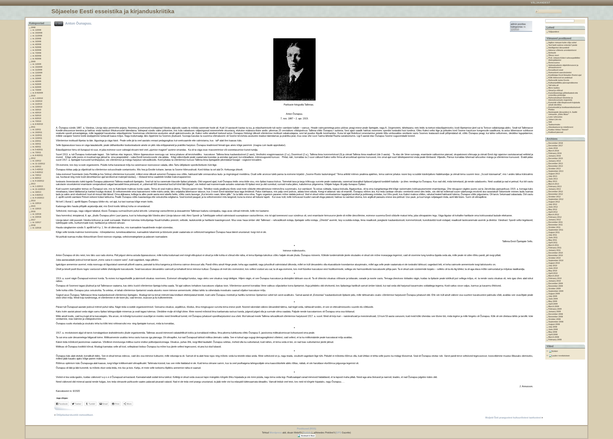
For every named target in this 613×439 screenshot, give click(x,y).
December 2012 (555, 191)
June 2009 (553, 299)
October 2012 (554, 197)
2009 (33, 61)
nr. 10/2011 (37, 132)
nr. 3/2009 (36, 78)
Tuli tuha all (553, 85)
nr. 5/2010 (36, 115)
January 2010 (554, 281)
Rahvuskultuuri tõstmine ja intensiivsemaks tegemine (560, 99)
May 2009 (552, 301)
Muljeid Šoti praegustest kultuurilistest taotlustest (513, 417)
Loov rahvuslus (555, 117)
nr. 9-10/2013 (38, 198)
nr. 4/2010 (36, 113)
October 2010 (554, 258)
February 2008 (555, 340)
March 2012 (553, 214)
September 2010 (555, 260)
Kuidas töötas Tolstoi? (558, 130)
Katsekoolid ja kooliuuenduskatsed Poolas (564, 108)
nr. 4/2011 (36, 147)
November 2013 (555, 166)
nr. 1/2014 (36, 203)
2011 (33, 127)
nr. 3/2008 (36, 41)
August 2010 (554, 263)
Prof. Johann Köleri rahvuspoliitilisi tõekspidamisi (564, 59)
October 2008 (554, 319)
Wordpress (275, 432)
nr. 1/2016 (36, 214)
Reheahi (552, 53)
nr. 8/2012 (36, 178)
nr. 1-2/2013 (37, 186)
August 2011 (554, 232)
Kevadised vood (555, 70)
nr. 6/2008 (36, 50)
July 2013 (552, 176)
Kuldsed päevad (555, 132)
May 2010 (552, 271)
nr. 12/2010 (37, 107)
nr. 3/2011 (36, 144)
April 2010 (553, 273)
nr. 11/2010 (37, 104)
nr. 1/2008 (36, 30)
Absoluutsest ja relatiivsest (560, 127)
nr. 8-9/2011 (37, 155)
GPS (338, 432)
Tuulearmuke (554, 124)
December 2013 (555, 163)
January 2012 (554, 220)
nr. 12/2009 (37, 73)
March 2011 (553, 245)
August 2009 (554, 294)
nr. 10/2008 (37, 33)
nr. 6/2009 (36, 87)
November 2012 (555, 194)
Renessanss (554, 63)
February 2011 (554, 248)
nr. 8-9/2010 (37, 124)
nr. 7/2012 (36, 175)
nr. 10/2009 (37, 67)
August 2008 (554, 324)
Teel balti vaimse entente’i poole (562, 45)
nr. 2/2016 (36, 217)
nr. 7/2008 (36, 53)
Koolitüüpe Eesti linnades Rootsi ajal (564, 75)
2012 (33, 158)
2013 (33, 184)
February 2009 (555, 309)
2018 (33, 225)
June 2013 (553, 179)
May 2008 (552, 332)
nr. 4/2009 (36, 81)
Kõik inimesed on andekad (560, 78)
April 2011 (552, 243)
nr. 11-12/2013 (38, 189)
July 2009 (552, 296)
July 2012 (552, 204)
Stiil (550, 122)
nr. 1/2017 (36, 222)
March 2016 (553, 151)
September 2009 (555, 291)
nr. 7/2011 (36, 152)
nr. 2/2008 (36, 38)
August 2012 (554, 202)
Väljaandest (540, 2)
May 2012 (552, 209)
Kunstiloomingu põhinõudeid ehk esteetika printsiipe (563, 94)
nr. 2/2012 (36, 166)
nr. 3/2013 (36, 192)
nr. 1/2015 (36, 209)
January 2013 (554, 189)
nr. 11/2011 (37, 135)
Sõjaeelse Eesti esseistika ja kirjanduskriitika (112, 11)
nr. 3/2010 (36, 110)
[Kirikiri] (566, 351)
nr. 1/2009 (36, 64)
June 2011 (553, 237)
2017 (33, 220)
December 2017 (555, 146)
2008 (33, 27)
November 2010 (555, 255)
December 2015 (555, 158)
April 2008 (553, 334)
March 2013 (553, 184)
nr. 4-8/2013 (37, 195)
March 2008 (553, 337)
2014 (33, 201)
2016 (33, 211)
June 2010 (553, 268)
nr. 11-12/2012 (38, 164)
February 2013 (555, 186)
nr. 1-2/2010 (37, 98)
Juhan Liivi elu (554, 119)
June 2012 (553, 207)
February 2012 (555, 217)
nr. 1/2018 (36, 228)
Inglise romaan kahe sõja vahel (562, 42)
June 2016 (553, 148)
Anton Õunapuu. (78, 23)
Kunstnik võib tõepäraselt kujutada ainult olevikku (564, 103)
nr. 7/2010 (36, 121)
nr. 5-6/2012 (37, 172)
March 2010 (553, 276)
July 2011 (552, 235)
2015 (33, 206)
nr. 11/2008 (37, 36)
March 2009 (553, 306)
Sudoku (307, 432)
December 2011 (555, 222)
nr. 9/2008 (36, 59)
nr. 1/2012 (36, 161)
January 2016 (554, 156)
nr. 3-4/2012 (37, 169)
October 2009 (554, 288)
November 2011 (555, 225)
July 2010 (552, 265)
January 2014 (554, 161)
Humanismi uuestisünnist (559, 72)
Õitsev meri (553, 55)
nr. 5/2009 (36, 84)
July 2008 (552, 327)
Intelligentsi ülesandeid (558, 48)
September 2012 (555, 199)
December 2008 (555, 314)
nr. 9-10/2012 (38, 181)
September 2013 (555, 171)
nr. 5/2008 (36, 47)
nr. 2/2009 (36, 75)
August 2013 (554, 174)
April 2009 (553, 304)
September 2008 (555, 322)
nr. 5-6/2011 (37, 150)
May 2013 (552, 181)
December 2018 (555, 143)
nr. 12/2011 (37, 138)
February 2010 (555, 278)
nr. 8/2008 (36, 56)
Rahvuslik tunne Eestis (558, 80)
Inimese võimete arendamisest (562, 50)
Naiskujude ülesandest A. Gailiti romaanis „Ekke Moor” (562, 113)
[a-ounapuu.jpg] (294, 100)
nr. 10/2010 (37, 101)
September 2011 (555, 230)
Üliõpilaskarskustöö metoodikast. (74, 414)
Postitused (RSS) (306, 428)
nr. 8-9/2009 (37, 93)
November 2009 (555, 286)
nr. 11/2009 (37, 70)
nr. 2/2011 (36, 141)
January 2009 (554, 311)
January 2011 (554, 250)
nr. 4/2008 (36, 44)
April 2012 (553, 212)
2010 (33, 96)
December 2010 (555, 253)
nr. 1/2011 (36, 129)
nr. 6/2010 (36, 118)
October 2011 (554, 227)
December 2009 (555, 283)
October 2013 (554, 168)
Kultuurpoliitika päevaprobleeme (563, 83)
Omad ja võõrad (555, 90)
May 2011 (552, 240)
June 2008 (553, 329)
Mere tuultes (554, 88)
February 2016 (555, 153)
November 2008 (555, 317)
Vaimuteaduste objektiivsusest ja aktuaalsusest (563, 66)
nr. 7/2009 (36, 90)
